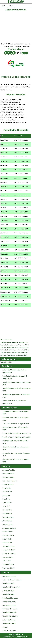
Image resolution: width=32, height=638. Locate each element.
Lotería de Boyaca (9, 620)
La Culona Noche (8, 550)
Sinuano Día (7, 510)
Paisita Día (6, 488)
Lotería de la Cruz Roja (10, 587)
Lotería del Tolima (8, 576)
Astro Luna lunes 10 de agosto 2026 (15, 424)
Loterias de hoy (6, 362)
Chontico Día (7, 492)
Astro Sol (5, 506)
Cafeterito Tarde (8, 477)
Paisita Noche (7, 532)
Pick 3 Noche (7, 543)
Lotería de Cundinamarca (11, 580)
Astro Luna (6, 561)
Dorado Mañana (8, 474)
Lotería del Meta (8, 594)
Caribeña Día (7, 513)
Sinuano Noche (8, 564)
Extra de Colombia (9, 631)
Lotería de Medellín (9, 612)
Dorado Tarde (7, 524)
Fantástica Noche (8, 553)
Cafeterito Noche (8, 546)
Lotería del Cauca (9, 623)
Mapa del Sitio (9, 637)
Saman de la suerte (9, 481)
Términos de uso (22, 637)
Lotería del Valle (8, 591)
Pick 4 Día (6, 495)
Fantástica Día (7, 484)
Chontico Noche (8, 535)
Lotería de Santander (10, 616)
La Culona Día (7, 517)
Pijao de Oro (7, 503)
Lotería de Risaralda (9, 609)
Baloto (10, 6)
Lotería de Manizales (10, 598)
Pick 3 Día (6, 499)
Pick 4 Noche (7, 539)
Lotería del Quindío (9, 605)
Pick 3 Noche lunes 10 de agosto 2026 (16, 433)
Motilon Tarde (7, 521)
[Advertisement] (16, 27)
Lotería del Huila (8, 583)
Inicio (3, 6)
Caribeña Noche (8, 568)
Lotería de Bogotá (9, 602)
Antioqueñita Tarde (9, 528)
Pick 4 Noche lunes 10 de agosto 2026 (16, 437)
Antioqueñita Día (8, 470)
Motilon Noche (7, 557)
